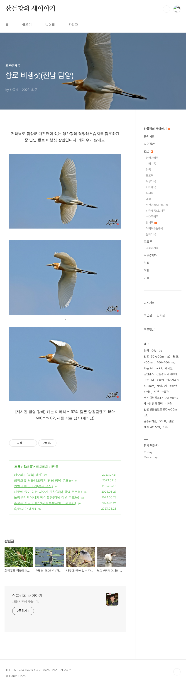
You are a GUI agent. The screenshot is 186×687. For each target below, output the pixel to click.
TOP (177, 671)
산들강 (165, 392)
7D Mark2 (171, 397)
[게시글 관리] (32, 443)
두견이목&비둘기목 (157, 205)
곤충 (146, 278)
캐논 (165, 427)
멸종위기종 (152, 248)
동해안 (173, 386)
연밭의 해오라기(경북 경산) (33, 486)
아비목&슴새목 (154, 228)
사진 (156, 392)
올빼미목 (151, 234)
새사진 (168, 368)
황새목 (27, 466)
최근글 (148, 315)
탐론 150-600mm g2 (157, 356)
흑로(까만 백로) (25, 508)
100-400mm (165, 362)
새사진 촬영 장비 (153, 403)
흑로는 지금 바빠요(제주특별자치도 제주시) (45, 503)
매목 (148, 199)
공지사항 (149, 136)
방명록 (50, 25)
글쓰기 (27, 25)
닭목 (148, 169)
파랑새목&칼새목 (155, 210)
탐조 (175, 356)
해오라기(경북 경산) (28, 475)
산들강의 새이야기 (30, 9)
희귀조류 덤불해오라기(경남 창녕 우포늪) (43, 480)
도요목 (149, 175)
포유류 (148, 241)
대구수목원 (157, 380)
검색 (166, 9)
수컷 (153, 350)
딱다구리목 (152, 216)
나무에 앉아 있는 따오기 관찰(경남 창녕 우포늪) (48, 492)
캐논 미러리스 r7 (153, 397)
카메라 (147, 392)
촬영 (146, 350)
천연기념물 (172, 380)
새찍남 (169, 403)
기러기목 (151, 163)
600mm (149, 386)
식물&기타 (150, 255)
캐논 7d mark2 (153, 368)
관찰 (171, 421)
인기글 (161, 315)
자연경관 (149, 144)
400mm (149, 362)
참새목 (150, 222)
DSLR (162, 421)
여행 (146, 270)
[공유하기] (26, 443)
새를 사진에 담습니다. (25, 602)
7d (160, 350)
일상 (146, 263)
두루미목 (151, 181)
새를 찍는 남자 (152, 427)
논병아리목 (152, 158)
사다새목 (151, 187)
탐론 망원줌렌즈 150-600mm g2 (161, 412)
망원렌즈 (149, 374)
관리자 (73, 25)
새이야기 (162, 386)
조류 (17, 466)
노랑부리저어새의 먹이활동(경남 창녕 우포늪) (46, 497)
